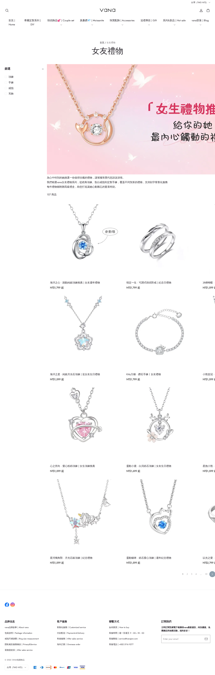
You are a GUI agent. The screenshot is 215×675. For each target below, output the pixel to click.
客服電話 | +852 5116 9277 (121, 644)
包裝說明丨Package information (18, 633)
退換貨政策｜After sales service (19, 650)
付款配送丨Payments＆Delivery (70, 633)
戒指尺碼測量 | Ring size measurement (22, 638)
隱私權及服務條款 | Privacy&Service (21, 644)
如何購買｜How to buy (119, 627)
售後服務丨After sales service (70, 638)
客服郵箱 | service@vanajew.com (123, 638)
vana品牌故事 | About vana (16, 627)
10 (206, 574)
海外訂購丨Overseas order (68, 644)
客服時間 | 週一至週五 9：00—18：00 (126, 633)
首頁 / (103, 42)
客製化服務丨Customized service (71, 627)
